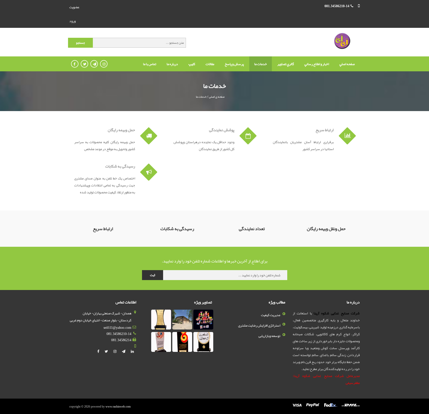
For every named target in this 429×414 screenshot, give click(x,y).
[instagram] (115, 351)
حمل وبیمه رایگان (121, 130)
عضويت (74, 6)
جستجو (80, 43)
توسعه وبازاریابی (269, 335)
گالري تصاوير (285, 63)
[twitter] (106, 351)
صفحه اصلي (347, 63)
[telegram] (123, 351)
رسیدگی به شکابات (120, 166)
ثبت (152, 275)
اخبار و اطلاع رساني (316, 63)
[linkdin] (132, 351)
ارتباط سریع (325, 130)
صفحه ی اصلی (216, 97)
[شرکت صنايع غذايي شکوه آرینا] (342, 41)
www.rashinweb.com (118, 406)
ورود (72, 20)
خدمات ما (260, 63)
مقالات (210, 63)
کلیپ (191, 63)
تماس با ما (149, 63)
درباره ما (172, 63)
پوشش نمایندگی (221, 130)
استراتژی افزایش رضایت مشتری (259, 325)
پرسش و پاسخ (234, 63)
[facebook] (98, 351)
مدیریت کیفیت (270, 314)
